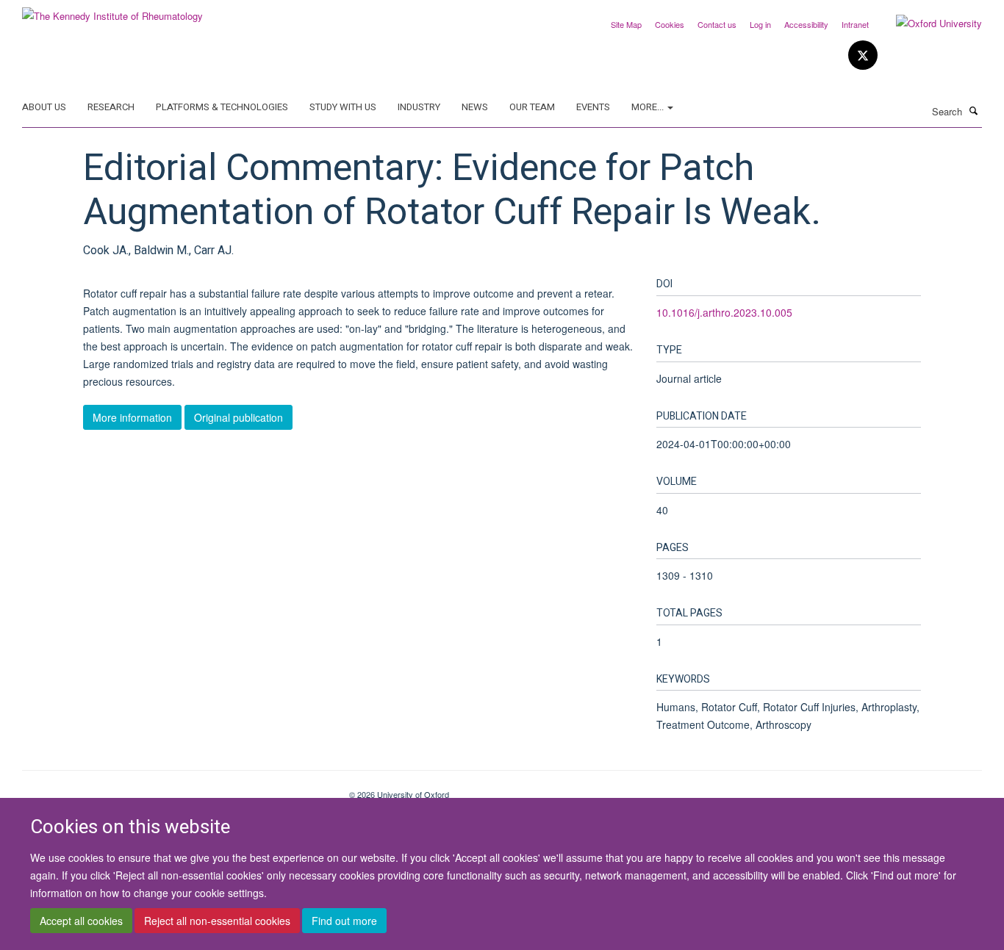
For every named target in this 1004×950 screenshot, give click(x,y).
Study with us (342, 107)
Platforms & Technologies (222, 107)
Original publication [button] (238, 417)
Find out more (344, 921)
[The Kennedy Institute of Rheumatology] (112, 11)
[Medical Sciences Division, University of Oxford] (174, 789)
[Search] (974, 110)
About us (44, 107)
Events (593, 107)
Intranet (855, 24)
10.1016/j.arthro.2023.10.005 (724, 312)
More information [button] (132, 417)
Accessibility (806, 24)
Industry (419, 107)
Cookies (669, 24)
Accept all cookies (81, 921)
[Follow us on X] (863, 55)
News (475, 107)
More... (648, 107)
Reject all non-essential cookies (217, 921)
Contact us (717, 24)
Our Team (532, 107)
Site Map (626, 24)
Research (111, 107)
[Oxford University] (928, 23)
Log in (760, 24)
